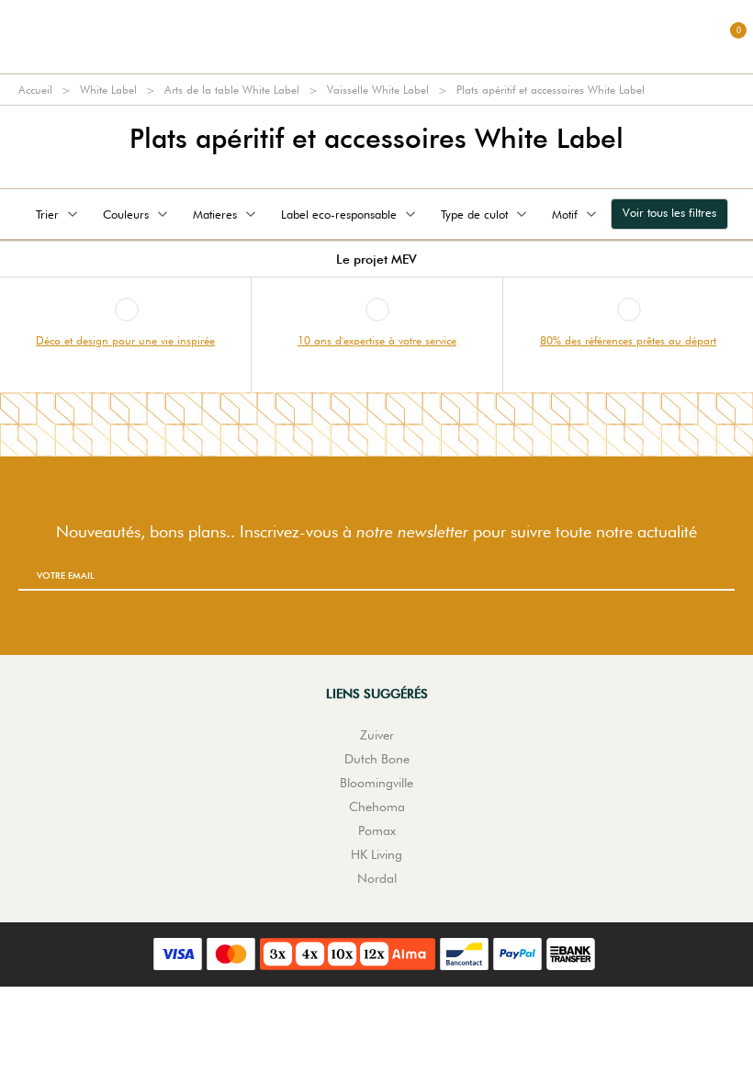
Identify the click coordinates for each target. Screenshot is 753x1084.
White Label (108, 89)
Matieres (215, 214)
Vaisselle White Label (378, 89)
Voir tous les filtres (669, 212)
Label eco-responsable (339, 214)
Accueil (35, 89)
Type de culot (474, 214)
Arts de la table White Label (231, 89)
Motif (565, 214)
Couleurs (126, 214)
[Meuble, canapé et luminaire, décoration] (376, 37)
